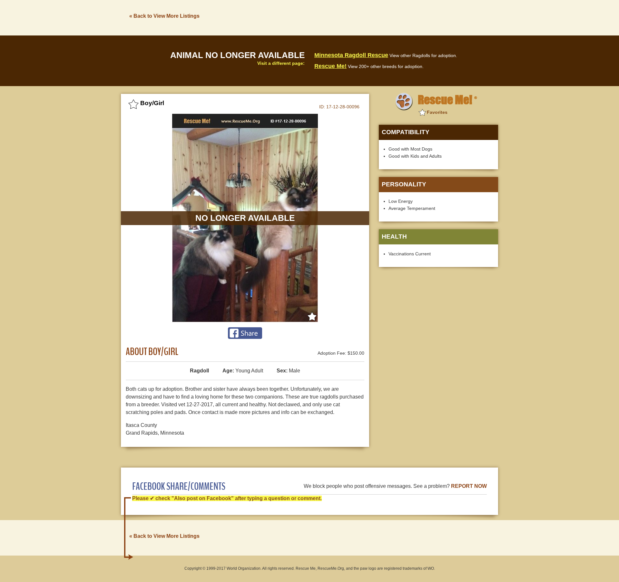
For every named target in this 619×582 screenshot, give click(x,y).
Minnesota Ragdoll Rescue (351, 55)
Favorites (437, 112)
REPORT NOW (469, 486)
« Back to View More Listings (164, 16)
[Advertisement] (380, 17)
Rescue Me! (330, 66)
